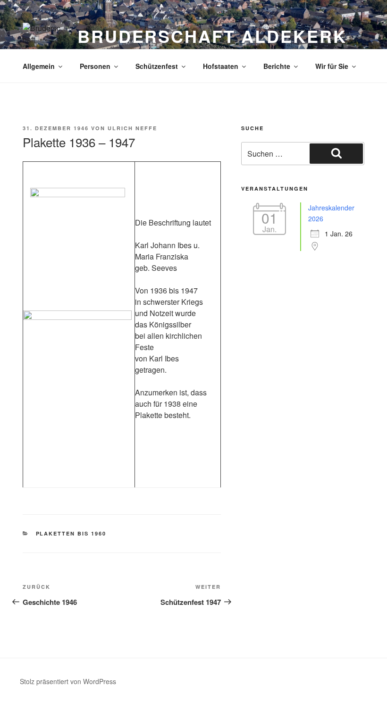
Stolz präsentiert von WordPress (68, 681)
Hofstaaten (220, 66)
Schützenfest (156, 66)
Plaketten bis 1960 (71, 533)
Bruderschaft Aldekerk (211, 36)
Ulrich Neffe (132, 128)
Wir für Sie (331, 66)
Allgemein (39, 66)
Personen (95, 66)
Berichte (276, 66)
